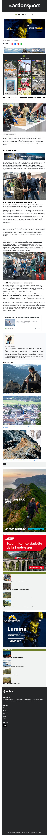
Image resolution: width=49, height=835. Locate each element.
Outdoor (8, 40)
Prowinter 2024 (6, 137)
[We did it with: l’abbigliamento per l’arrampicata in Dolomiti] (24, 577)
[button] (10, 68)
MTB (4, 713)
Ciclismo (5, 712)
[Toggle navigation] (32, 14)
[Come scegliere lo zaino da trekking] (24, 671)
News (17, 40)
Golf (4, 718)
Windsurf (6, 715)
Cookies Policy (17, 833)
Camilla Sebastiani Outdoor (10, 100)
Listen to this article (10, 134)
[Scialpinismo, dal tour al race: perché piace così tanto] (24, 663)
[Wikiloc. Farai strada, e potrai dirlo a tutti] (24, 680)
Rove (4, 710)
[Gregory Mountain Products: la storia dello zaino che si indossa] (24, 586)
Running (5, 709)
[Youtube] (5, 725)
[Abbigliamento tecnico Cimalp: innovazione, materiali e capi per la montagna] (24, 603)
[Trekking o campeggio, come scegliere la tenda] (24, 654)
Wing (4, 716)
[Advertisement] (24, 741)
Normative (32, 833)
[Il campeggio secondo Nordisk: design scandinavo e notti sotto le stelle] (24, 595)
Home (4, 40)
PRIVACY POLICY (25, 833)
